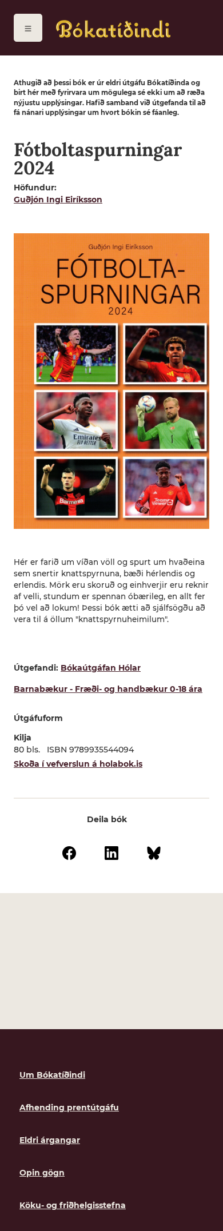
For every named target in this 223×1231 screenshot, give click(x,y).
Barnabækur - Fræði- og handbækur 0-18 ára (108, 689)
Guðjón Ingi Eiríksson (58, 199)
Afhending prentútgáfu (69, 1107)
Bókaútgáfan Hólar (101, 668)
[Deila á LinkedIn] (111, 852)
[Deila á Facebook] (69, 852)
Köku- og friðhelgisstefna (72, 1205)
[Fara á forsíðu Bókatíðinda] (113, 29)
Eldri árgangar (49, 1140)
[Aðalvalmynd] (28, 28)
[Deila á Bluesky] (153, 852)
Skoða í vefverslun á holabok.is (78, 764)
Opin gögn (42, 1173)
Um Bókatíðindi (52, 1075)
